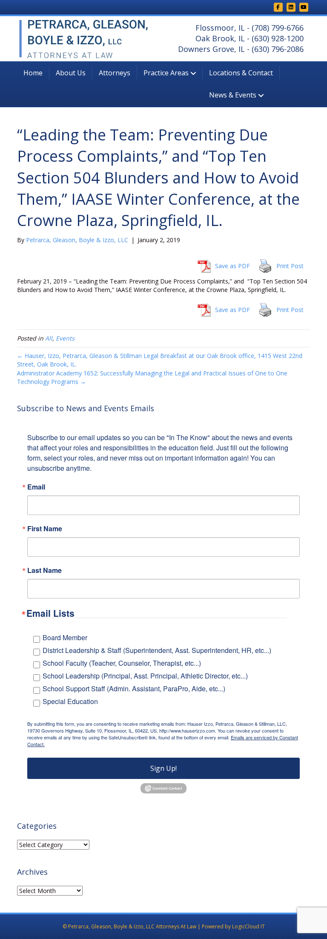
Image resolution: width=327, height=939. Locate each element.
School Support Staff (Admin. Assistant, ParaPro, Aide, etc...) (134, 688)
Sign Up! (163, 768)
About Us (71, 72)
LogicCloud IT (248, 926)
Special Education (70, 701)
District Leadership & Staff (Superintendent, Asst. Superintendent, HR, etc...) (157, 650)
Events (65, 338)
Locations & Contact (241, 72)
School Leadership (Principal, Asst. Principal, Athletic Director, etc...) (145, 676)
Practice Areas (166, 72)
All (48, 338)
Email (36, 487)
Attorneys (114, 72)
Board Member (65, 637)
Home (33, 72)
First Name (44, 528)
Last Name (44, 570)
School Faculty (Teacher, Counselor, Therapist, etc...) (122, 663)
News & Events (232, 95)
